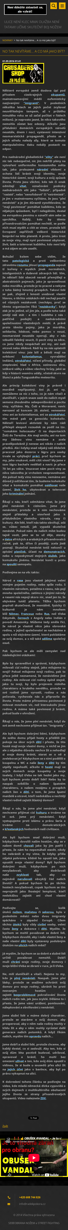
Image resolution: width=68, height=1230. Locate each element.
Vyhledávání (53, 5)
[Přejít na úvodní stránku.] (34, 9)
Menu (62, 5)
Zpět (5, 1126)
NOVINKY (7, 40)
